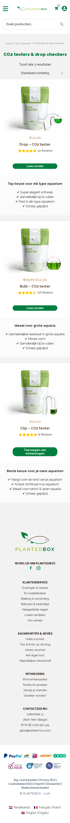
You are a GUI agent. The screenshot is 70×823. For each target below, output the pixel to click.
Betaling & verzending (35, 598)
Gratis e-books (35, 639)
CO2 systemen (23, 43)
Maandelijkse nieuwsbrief (35, 660)
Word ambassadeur (35, 679)
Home (9, 43)
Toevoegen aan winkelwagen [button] (35, 451)
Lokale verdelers (35, 615)
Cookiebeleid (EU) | (21, 783)
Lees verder (35, 166)
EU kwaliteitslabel (35, 593)
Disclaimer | (54, 783)
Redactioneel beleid (35, 787)
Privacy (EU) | (48, 780)
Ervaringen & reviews (35, 587)
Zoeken (62, 24)
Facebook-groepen (35, 684)
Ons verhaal (35, 620)
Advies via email (35, 649)
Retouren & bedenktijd (35, 604)
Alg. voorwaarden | (26, 780)
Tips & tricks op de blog (35, 644)
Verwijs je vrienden (35, 690)
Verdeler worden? (35, 695)
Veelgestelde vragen (35, 609)
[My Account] (64, 8)
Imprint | (40, 783)
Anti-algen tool (35, 655)
